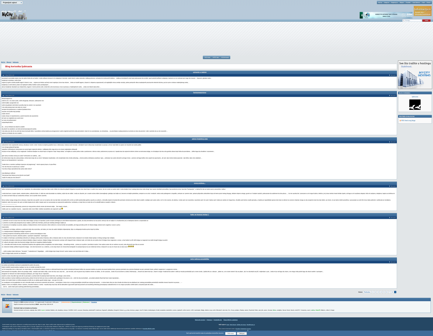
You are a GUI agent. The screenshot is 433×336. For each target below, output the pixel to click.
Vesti (227, 324)
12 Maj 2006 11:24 (9, 95)
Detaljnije (94, 302)
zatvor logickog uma (200, 139)
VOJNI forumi (225, 57)
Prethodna (367, 292)
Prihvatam (231, 333)
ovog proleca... (199, 183)
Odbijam (241, 333)
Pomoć (429, 2)
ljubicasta (15, 62)
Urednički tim (218, 320)
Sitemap (209, 320)
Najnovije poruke (200, 320)
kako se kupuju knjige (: (199, 214)
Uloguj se (386, 2)
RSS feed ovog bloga (408, 120)
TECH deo (207, 57)
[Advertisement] (216, 40)
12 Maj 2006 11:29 (9, 75)
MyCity (380, 2)
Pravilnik (408, 2)
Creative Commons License (243, 328)
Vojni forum (233, 324)
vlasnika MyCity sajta (149, 328)
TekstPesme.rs (251, 324)
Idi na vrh (393, 75)
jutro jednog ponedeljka (199, 259)
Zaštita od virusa (241, 324)
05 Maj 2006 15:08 (9, 142)
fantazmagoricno (199, 92)
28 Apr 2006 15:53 (9, 186)
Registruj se (394, 2)
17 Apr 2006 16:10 (9, 262)
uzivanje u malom (199, 72)
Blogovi (402, 2)
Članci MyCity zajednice (230, 320)
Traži (423, 2)
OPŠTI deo (216, 57)
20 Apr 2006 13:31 (9, 217)
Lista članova (416, 2)
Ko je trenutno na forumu (13, 299)
